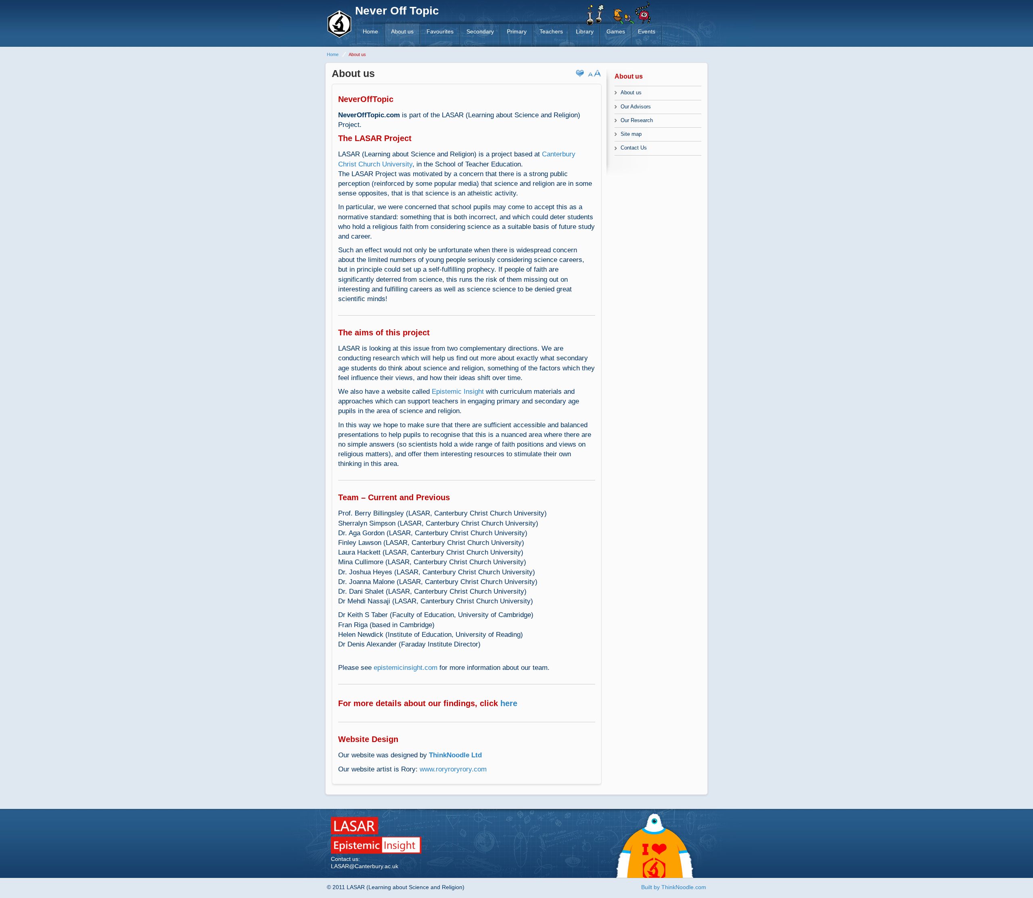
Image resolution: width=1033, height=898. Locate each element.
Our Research (637, 120)
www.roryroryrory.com (453, 769)
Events (646, 31)
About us (402, 31)
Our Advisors (636, 107)
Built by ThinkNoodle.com (673, 887)
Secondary (480, 31)
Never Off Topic (397, 10)
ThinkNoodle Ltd (455, 755)
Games (615, 31)
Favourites (440, 31)
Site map (631, 134)
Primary (517, 31)
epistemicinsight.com (405, 667)
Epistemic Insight (458, 391)
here (508, 703)
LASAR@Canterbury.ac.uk (364, 866)
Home (370, 31)
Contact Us (634, 148)
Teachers (551, 31)
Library (585, 31)
